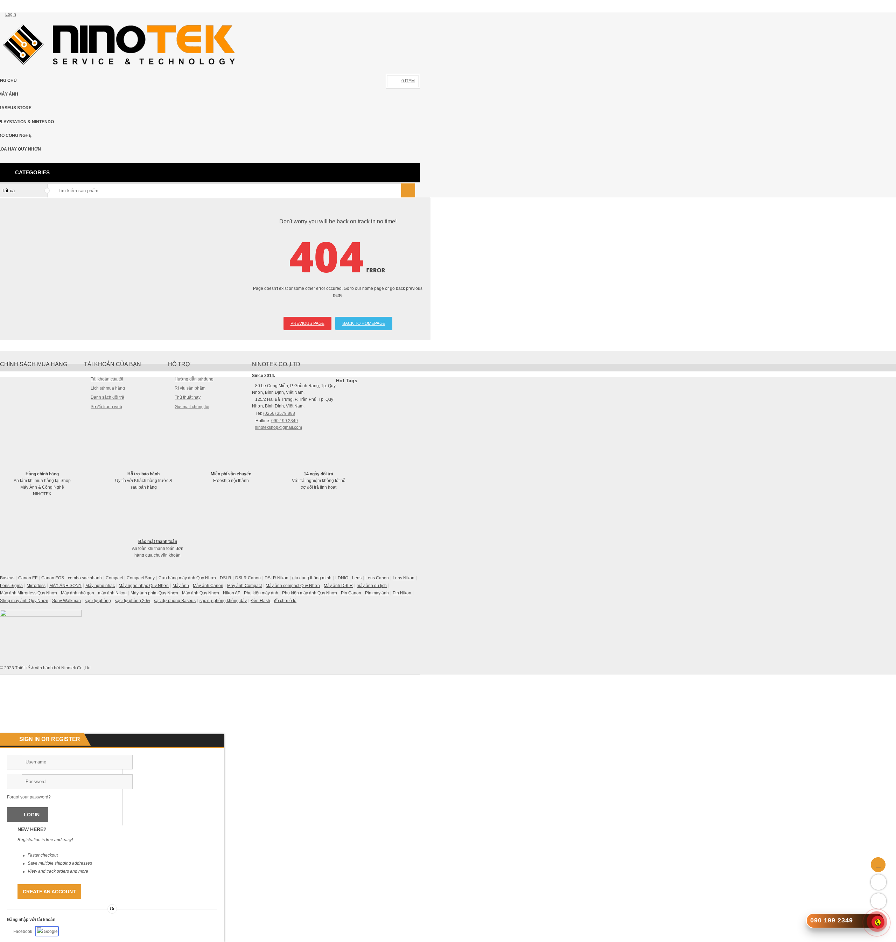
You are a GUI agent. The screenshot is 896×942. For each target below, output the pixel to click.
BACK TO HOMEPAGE (363, 323)
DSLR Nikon (276, 577)
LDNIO (341, 577)
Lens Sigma (11, 585)
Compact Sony (141, 577)
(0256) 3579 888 (279, 413)
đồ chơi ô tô (285, 600)
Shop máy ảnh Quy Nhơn (24, 600)
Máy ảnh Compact (244, 585)
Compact (114, 577)
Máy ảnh (181, 585)
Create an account (49, 891)
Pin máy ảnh (377, 593)
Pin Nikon (402, 593)
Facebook (22, 931)
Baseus (7, 577)
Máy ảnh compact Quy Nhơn (293, 585)
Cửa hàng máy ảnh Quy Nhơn (187, 577)
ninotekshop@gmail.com (278, 427)
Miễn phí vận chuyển (231, 474)
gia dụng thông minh (311, 577)
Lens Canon (377, 577)
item (408, 80)
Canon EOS (52, 577)
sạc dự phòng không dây (223, 600)
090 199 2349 (284, 420)
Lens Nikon (403, 577)
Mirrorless (36, 585)
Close (887, 5)
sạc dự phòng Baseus (175, 600)
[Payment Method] (363, 679)
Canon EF (27, 577)
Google (50, 931)
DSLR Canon (248, 577)
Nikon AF (231, 593)
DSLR (225, 577)
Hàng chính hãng (42, 474)
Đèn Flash (260, 600)
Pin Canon (351, 593)
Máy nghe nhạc (100, 585)
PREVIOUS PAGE (307, 323)
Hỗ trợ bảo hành (143, 474)
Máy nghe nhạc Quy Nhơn (144, 585)
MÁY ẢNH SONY (65, 585)
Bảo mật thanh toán (157, 541)
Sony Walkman (66, 600)
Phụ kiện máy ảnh (261, 593)
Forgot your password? (29, 797)
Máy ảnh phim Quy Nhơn (154, 593)
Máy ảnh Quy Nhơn (200, 593)
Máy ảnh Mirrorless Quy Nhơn (28, 593)
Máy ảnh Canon (208, 585)
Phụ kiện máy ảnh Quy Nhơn (309, 593)
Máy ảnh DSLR (338, 585)
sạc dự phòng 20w (132, 600)
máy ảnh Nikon (112, 593)
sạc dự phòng (98, 600)
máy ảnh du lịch (372, 585)
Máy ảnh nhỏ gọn (77, 593)
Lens (357, 577)
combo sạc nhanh (85, 577)
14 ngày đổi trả (318, 474)
